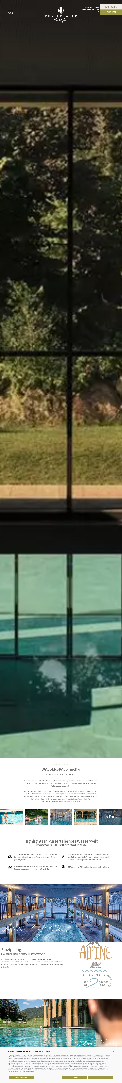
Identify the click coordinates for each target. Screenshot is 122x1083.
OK (101, 1077)
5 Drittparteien (25, 1055)
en (98, 12)
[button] (113, 1051)
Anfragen (111, 7)
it (94, 12)
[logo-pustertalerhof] (61, 15)
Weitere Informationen (21, 1077)
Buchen (111, 12)
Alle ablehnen (74, 1077)
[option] (61, 379)
